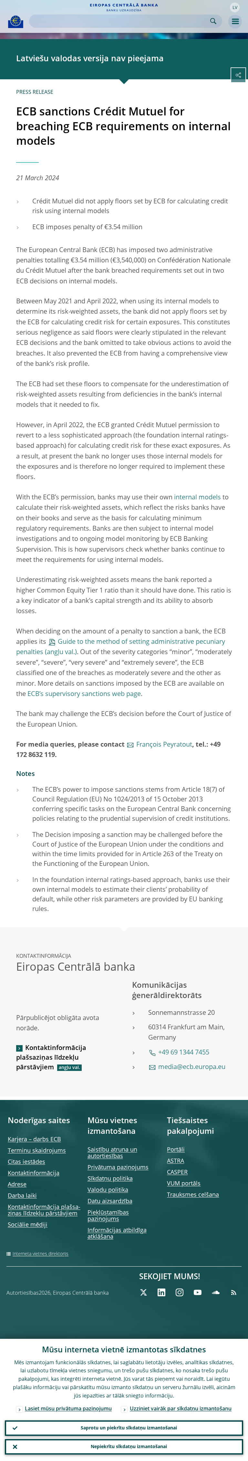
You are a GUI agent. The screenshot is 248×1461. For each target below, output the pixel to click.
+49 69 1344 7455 (183, 1053)
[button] (235, 7)
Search (213, 21)
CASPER (177, 1172)
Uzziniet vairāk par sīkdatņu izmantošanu (181, 1409)
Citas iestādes (26, 1162)
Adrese (17, 1185)
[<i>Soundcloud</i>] (215, 1292)
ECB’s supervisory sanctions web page (84, 694)
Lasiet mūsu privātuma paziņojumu (68, 1409)
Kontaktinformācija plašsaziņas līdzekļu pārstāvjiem (51, 1058)
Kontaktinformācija (33, 1173)
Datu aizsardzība (110, 1201)
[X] (143, 1292)
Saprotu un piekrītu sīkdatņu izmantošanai (129, 1428)
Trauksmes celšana (193, 1195)
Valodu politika (108, 1190)
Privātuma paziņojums (118, 1168)
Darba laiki (22, 1196)
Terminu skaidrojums (37, 1151)
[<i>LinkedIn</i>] (161, 1292)
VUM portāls (184, 1184)
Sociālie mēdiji (27, 1225)
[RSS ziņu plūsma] (234, 1292)
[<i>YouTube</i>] (197, 1292)
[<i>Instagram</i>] (179, 1292)
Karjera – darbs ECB (34, 1139)
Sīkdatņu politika (110, 1179)
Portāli (176, 1150)
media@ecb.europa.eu (191, 1067)
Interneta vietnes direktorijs (40, 1254)
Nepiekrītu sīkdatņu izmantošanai (129, 1447)
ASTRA (175, 1161)
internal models (197, 498)
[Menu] (235, 21)
